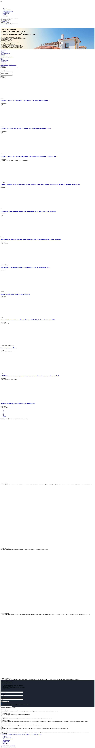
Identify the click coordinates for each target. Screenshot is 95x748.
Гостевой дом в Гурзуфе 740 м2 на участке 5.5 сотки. (15, 294)
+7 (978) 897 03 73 (4, 21)
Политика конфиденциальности (8, 745)
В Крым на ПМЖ (7, 10)
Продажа (5, 8)
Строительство (6, 12)
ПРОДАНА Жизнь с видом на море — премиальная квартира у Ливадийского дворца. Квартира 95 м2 (30, 375)
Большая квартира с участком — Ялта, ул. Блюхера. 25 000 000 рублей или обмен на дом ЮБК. (28, 319)
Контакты (5, 15)
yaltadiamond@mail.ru (5, 23)
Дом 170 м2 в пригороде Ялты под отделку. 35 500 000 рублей (18, 403)
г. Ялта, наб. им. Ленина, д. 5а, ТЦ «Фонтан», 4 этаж (29, 734)
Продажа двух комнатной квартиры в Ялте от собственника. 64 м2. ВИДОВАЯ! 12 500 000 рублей (28, 211)
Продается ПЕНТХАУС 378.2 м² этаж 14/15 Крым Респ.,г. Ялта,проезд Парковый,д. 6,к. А (26, 128)
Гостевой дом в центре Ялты (8, 348)
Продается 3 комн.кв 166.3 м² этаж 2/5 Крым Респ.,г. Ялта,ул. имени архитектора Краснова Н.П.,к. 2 (29, 156)
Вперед (4, 416)
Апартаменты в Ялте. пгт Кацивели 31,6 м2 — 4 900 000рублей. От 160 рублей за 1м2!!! (25, 267)
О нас (4, 14)
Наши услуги (6, 13)
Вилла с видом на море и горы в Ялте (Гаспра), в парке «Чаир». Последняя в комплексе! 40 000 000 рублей (31, 239)
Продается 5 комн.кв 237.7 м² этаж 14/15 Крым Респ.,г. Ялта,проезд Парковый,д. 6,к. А (25, 100)
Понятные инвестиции (8, 11)
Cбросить (3, 77)
